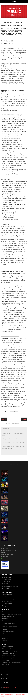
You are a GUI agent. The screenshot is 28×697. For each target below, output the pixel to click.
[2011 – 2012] (4, 532)
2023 (12, 41)
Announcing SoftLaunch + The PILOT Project (13, 442)
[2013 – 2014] (4, 473)
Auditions (3, 552)
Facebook (1, 682)
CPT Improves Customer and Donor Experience (13, 439)
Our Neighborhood (7, 603)
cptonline (10, 43)
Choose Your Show (7, 594)
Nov (7, 41)
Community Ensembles (8, 653)
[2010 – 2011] (4, 484)
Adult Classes (5, 618)
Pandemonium (6, 581)
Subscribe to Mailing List (7, 554)
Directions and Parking (8, 599)
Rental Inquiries (6, 660)
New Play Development (8, 631)
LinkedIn (10, 682)
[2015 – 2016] (4, 538)
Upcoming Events (6, 579)
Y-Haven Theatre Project (8, 616)
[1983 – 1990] (4, 508)
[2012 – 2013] (4, 514)
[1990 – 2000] (4, 502)
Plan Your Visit (7, 592)
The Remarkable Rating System (10, 586)
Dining (4, 606)
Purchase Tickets (5, 548)
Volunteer (4, 640)
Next (23, 419)
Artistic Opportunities (9, 627)
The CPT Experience (7, 601)
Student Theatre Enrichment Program (11, 614)
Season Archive (6, 588)
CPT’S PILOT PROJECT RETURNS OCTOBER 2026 (13, 452)
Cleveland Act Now (7, 612)
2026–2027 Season (7, 577)
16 (9, 41)
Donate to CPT (4, 674)
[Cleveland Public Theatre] (14, 1)
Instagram (7, 682)
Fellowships (5, 633)
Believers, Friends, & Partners (9, 658)
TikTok (8, 682)
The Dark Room (4, 556)
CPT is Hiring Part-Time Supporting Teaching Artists (13, 434)
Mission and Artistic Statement (8, 550)
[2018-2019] (4, 478)
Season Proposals (6, 636)
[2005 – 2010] (4, 490)
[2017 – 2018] (4, 520)
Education (5, 609)
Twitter (4, 682)
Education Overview (7, 621)
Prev (4, 419)
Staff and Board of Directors (9, 651)
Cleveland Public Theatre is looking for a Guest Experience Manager (13, 447)
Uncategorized (14, 411)
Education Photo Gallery (8, 623)
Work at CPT (5, 638)
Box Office (5, 596)
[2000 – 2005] (4, 526)
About (4, 644)
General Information (7, 646)
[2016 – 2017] (4, 496)
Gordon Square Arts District (9, 655)
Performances (7, 574)
